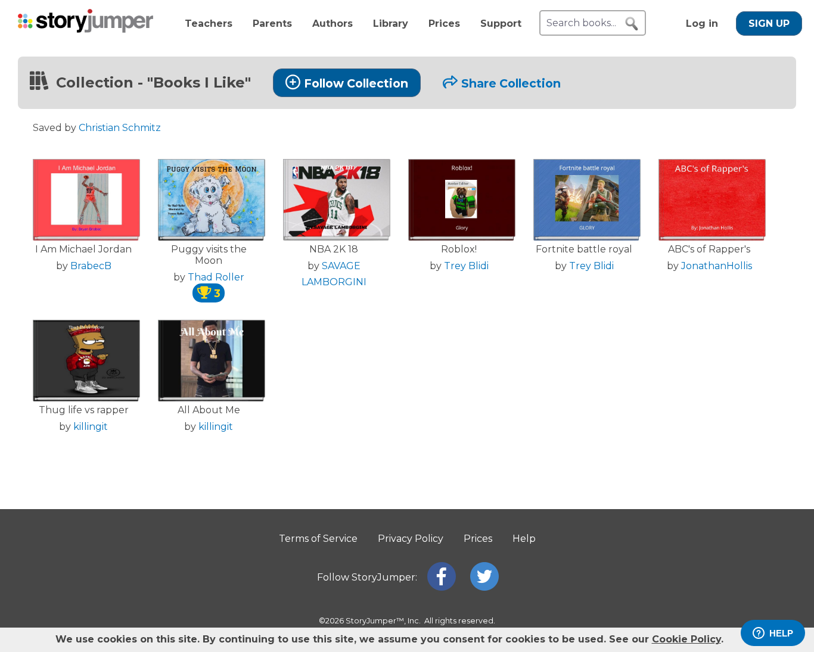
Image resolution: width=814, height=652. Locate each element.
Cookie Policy (686, 639)
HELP (781, 633)
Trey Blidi (466, 266)
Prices (444, 23)
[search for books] (632, 24)
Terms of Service (318, 538)
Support (500, 23)
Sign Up (769, 23)
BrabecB (90, 266)
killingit (90, 426)
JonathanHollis (716, 266)
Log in (702, 23)
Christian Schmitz (120, 127)
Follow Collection (356, 83)
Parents (272, 23)
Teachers (208, 23)
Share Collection (511, 83)
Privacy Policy (410, 538)
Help (524, 538)
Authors (332, 23)
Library (390, 23)
